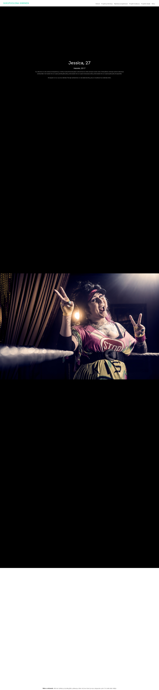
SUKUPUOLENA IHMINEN (16, 3)
